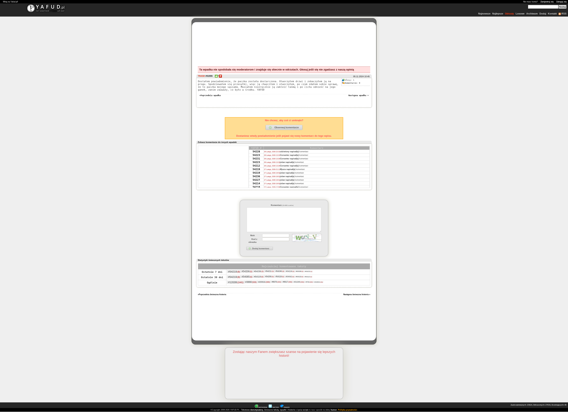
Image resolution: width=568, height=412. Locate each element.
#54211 (269, 271)
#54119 (258, 276)
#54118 (280, 276)
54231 (256, 158)
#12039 (235, 282)
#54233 (308, 271)
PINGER (286, 407)
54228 (256, 151)
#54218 (290, 271)
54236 (256, 176)
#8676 (276, 282)
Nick (252, 235)
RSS (564, 13)
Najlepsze (497, 13)
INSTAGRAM (262, 407)
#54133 (299, 277)
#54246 (280, 271)
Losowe (520, 13)
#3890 (250, 282)
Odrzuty (509, 13)
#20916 (264, 282)
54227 (256, 180)
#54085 (247, 276)
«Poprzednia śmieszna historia (212, 294)
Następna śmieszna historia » (356, 294)
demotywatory (256, 410)
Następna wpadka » (358, 95)
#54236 (259, 271)
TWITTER (275, 407)
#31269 (299, 282)
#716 (309, 282)
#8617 (287, 282)
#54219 (234, 271)
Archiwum (532, 13)
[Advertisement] (58, 206)
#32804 (318, 282)
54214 (256, 183)
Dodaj (542, 13)
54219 (256, 169)
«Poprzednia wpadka (210, 95)
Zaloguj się (561, 2)
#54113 (308, 277)
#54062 (290, 277)
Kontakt (552, 13)
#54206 (247, 271)
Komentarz (282, 205)
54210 (256, 187)
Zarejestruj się (547, 2)
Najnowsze (484, 13)
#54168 (299, 271)
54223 (256, 155)
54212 (256, 165)
